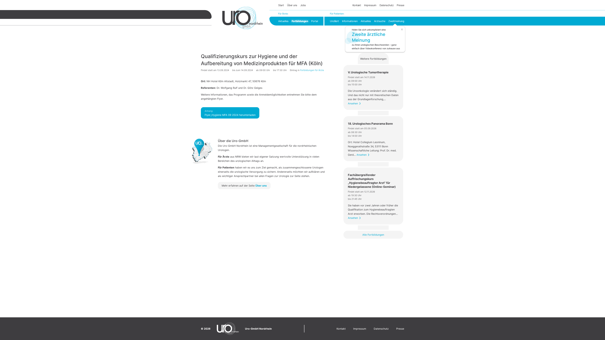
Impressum (370, 5)
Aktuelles (283, 21)
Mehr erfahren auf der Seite (244, 185)
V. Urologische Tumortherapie (368, 72)
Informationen (350, 21)
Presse (400, 5)
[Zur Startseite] (242, 17)
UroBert (334, 21)
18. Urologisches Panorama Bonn (370, 123)
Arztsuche (379, 21)
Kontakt (356, 5)
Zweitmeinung (396, 21)
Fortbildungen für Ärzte (312, 70)
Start (281, 5)
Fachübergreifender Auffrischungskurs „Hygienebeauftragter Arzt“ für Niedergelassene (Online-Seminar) (372, 181)
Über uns (292, 5)
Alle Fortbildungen (373, 234)
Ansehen (353, 103)
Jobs (303, 5)
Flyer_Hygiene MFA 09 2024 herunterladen (230, 113)
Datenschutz (387, 5)
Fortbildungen (300, 21)
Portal (314, 21)
